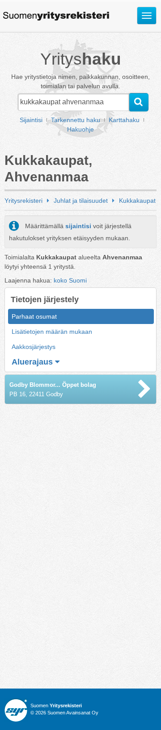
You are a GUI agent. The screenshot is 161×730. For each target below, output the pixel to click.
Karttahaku (124, 119)
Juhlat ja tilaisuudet (81, 200)
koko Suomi (70, 280)
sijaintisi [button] (78, 226)
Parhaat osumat (34, 316)
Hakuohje (80, 129)
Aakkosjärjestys (33, 346)
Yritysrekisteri (23, 200)
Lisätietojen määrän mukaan (52, 331)
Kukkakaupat (137, 200)
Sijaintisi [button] (31, 119)
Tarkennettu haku (75, 119)
